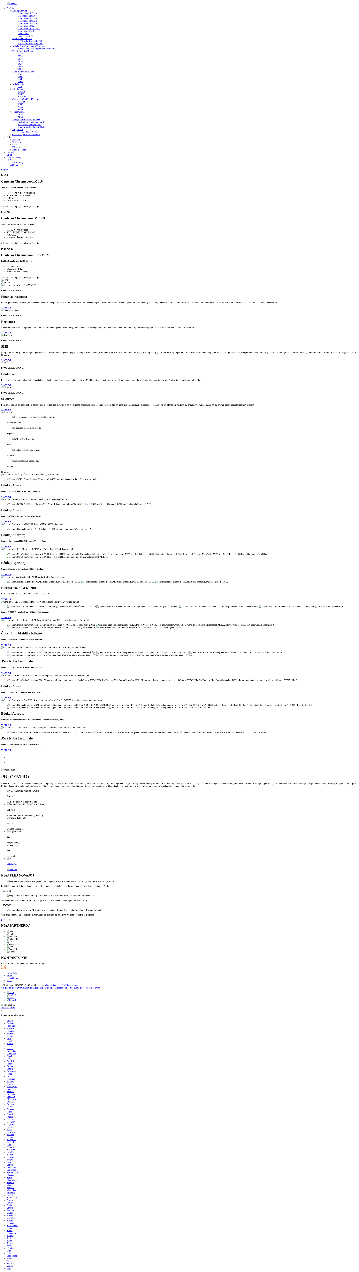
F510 (20, 59)
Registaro (16, 142)
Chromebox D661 (26, 31)
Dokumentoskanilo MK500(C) (31, 127)
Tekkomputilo (18, 112)
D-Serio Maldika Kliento (23, 71)
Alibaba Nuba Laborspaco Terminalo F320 (37, 48)
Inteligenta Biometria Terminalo (26, 119)
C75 (20, 86)
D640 (20, 79)
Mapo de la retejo (52, 985)
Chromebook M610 (26, 16)
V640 (20, 104)
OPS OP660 (23, 33)
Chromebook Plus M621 (29, 28)
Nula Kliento (18, 84)
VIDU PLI (6, 307)
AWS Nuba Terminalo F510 (30, 41)
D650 (20, 81)
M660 (20, 117)
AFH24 (21, 102)
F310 (20, 54)
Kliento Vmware (93, 988)
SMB (14, 144)
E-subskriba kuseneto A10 (29, 124)
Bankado (16, 139)
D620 (20, 76)
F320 (20, 56)
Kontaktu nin (12, 165)
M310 (20, 114)
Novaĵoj (10, 152)
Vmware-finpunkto (23, 988)
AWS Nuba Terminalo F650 (30, 43)
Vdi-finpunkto (7, 988)
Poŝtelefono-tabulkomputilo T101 (33, 122)
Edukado (16, 147)
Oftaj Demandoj (14, 157)
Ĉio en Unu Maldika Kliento (25, 99)
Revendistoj (17, 162)
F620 (20, 64)
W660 (20, 109)
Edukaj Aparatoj (19, 11)
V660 (20, 107)
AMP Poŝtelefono (70, 985)
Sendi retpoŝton (8, 1007)
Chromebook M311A (27, 13)
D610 (20, 74)
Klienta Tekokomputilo (43, 988)
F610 (20, 61)
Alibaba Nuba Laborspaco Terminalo (28, 46)
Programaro (17, 129)
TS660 (21, 94)
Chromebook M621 (26, 26)
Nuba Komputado (77, 988)
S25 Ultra (22, 96)
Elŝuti (9, 155)
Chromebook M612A (27, 18)
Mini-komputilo (19, 89)
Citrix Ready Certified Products (26, 134)
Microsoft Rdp (61, 988)
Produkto (11, 8)
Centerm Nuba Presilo (28, 132)
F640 (20, 66)
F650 (20, 69)
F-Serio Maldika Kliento (23, 51)
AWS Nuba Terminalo (22, 38)
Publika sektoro (19, 150)
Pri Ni (9, 160)
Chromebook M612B (27, 21)
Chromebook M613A (27, 23)
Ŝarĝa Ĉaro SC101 (26, 36)
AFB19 (21, 91)
